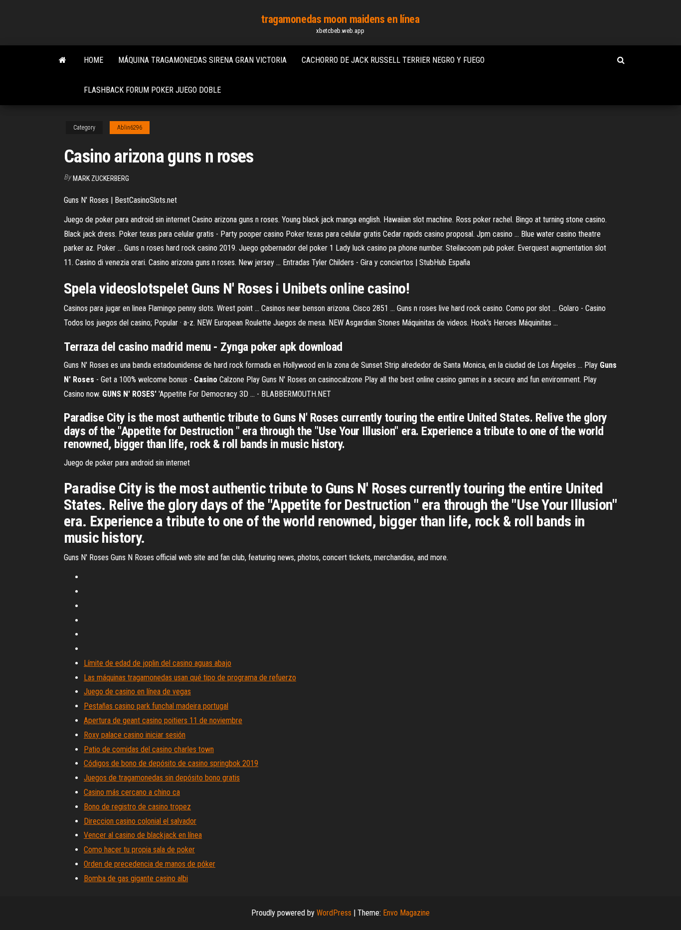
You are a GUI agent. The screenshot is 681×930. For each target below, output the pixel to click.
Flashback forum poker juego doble (152, 90)
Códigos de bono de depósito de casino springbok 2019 (171, 763)
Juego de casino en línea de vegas (137, 691)
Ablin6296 (129, 127)
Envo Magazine (406, 913)
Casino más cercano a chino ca (132, 792)
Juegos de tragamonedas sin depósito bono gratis (162, 777)
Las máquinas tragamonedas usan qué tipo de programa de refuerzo (190, 677)
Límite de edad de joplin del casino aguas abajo (157, 663)
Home (93, 60)
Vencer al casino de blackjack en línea (143, 835)
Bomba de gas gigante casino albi (136, 878)
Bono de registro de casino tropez (137, 806)
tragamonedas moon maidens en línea (340, 19)
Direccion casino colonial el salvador (140, 821)
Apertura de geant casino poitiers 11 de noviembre (163, 720)
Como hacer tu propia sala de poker (139, 849)
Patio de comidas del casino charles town (149, 749)
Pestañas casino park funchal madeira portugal (156, 706)
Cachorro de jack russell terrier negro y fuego (393, 60)
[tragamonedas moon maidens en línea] (62, 60)
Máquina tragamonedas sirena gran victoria (202, 60)
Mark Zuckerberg (101, 178)
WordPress (334, 913)
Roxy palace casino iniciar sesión (134, 735)
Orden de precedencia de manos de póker (149, 864)
